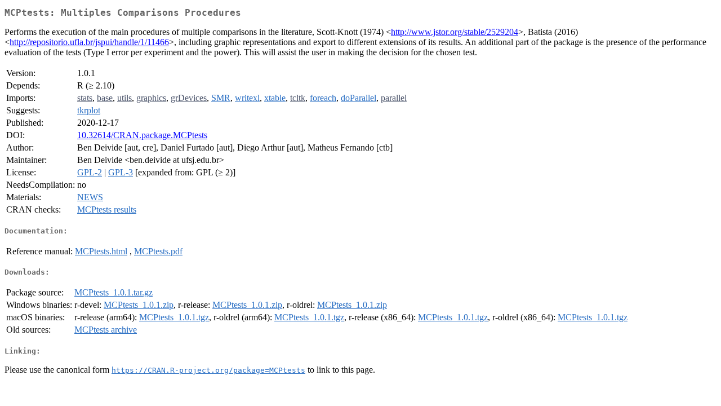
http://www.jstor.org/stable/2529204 (454, 32)
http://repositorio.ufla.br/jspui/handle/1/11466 (89, 42)
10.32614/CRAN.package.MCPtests (142, 135)
